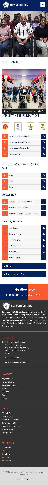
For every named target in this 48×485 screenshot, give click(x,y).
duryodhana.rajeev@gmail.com (16, 362)
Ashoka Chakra (15, 258)
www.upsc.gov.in (15, 154)
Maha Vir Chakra (15, 246)
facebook (8, 447)
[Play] (5, 111)
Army (11, 175)
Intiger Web (24, 475)
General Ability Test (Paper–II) (21, 201)
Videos (4, 398)
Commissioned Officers (10, 420)
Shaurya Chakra (15, 234)
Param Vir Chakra (15, 240)
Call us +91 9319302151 (26, 295)
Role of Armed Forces (16, 274)
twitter (7, 451)
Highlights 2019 (7, 433)
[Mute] (39, 111)
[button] (24, 91)
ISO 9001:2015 (7, 413)
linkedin (7, 454)
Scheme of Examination (18, 207)
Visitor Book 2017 (8, 429)
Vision (4, 395)
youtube (7, 461)
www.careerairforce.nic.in (19, 148)
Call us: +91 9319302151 (13, 358)
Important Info (7, 416)
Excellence (6, 392)
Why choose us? (7, 379)
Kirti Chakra (13, 252)
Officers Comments (9, 423)
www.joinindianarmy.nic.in (19, 136)
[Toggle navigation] (42, 4)
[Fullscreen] (43, 111)
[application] (24, 91)
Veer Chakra (13, 228)
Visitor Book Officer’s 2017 (11, 426)
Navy (11, 181)
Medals (9, 266)
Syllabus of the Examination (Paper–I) (24, 213)
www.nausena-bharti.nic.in (19, 142)
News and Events (8, 382)
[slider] (22, 111)
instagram (8, 457)
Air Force (12, 187)
